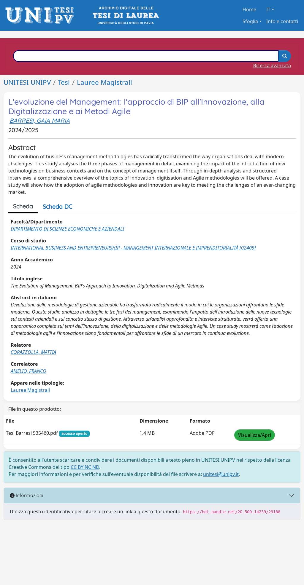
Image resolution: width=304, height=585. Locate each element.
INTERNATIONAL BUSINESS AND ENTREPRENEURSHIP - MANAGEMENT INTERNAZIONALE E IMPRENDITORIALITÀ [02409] (133, 247)
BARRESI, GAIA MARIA (40, 120)
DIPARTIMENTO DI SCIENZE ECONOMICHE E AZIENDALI (67, 229)
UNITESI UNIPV (27, 82)
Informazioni (29, 495)
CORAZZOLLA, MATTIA (33, 352)
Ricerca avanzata (272, 65)
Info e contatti (282, 21)
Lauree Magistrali (104, 82)
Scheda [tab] (23, 206)
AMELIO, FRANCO (28, 371)
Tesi (64, 82)
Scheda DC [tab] (57, 206)
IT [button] (268, 9)
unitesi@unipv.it (221, 474)
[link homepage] (41, 15)
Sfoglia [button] (250, 21)
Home (249, 9)
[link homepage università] (125, 15)
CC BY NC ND (85, 467)
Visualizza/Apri (254, 435)
